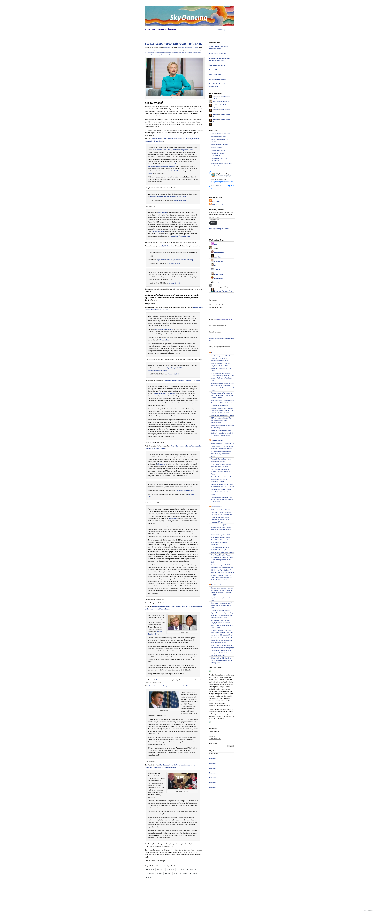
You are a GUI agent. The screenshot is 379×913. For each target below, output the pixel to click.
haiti (192, 50)
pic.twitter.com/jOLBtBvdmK (176, 196)
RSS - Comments (218, 205)
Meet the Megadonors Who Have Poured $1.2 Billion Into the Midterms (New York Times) (221, 358)
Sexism (195, 52)
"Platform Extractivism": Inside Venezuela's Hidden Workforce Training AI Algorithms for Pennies (222, 512)
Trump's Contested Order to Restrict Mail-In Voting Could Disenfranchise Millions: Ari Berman (222, 549)
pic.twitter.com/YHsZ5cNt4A (186, 490)
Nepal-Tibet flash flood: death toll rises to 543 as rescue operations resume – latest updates (221, 640)
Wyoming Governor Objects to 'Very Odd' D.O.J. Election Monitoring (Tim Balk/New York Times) (221, 366)
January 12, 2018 (174, 283)
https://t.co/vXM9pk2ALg (158, 196)
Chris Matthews (173, 50)
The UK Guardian (217, 585)
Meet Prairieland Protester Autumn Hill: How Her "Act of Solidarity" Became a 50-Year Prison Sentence (222, 570)
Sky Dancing (188, 17)
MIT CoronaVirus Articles (217, 79)
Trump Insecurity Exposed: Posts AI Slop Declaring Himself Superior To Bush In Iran (222, 499)
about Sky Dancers (224, 29)
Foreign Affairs (180, 47)
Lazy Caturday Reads (218, 150)
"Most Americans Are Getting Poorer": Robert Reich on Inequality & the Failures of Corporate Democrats (222, 541)
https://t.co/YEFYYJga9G (165, 260)
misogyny (161, 52)
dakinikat (215, 96)
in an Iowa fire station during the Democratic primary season (173, 150)
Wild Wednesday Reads (226, 125)
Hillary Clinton (197, 50)
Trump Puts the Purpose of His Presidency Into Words (182, 380)
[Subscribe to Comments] (210, 205)
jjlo (214, 101)
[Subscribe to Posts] (210, 201)
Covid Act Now (214, 70)
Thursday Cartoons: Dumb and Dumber (219, 159)
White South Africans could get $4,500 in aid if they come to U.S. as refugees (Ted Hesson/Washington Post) (222, 376)
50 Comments (172, 55)
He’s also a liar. (164, 340)
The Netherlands (155, 55)
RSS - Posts (216, 201)
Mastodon (212, 758)
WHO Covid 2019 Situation (218, 53)
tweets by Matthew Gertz (166, 246)
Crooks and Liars (217, 440)
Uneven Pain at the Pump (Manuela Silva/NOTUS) (222, 426)
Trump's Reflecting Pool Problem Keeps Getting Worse (221, 460)
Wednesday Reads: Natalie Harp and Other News (221, 164)
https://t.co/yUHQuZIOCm (175, 368)
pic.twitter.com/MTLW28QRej (183, 260)
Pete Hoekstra (185, 52)
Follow (213, 223)
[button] (175, 77)
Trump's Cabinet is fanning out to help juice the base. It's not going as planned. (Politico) (222, 395)
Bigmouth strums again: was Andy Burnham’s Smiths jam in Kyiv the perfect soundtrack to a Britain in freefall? (222, 591)
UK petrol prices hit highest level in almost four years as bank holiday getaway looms (222, 660)
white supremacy (164, 55)
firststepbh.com (176, 171)
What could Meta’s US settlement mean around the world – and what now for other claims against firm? (222, 632)
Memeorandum (216, 353)
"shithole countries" (149, 50)
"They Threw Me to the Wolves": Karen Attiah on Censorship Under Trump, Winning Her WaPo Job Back (222, 558)
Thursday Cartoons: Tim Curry (220, 134)
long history (162, 213)
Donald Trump (187, 50)
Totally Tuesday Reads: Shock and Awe (220, 140)
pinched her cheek (158, 231)
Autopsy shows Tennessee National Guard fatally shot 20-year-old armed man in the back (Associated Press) (222, 386)
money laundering (168, 52)
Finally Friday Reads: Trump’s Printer (217, 154)
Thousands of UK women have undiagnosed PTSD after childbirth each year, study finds (222, 652)
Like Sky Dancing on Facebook (219, 229)
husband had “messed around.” (180, 236)
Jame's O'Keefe (155, 52)
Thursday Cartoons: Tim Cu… (224, 101)
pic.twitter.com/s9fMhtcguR (157, 370)
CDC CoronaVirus (215, 74)
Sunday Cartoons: (216, 147)
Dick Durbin (180, 50)
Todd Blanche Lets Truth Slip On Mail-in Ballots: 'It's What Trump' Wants (221, 491)
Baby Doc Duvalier (159, 50)
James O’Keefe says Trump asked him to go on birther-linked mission (172, 686)
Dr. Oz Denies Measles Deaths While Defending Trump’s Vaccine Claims (221, 453)
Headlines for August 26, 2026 (220, 565)
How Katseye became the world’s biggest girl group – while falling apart (221, 605)
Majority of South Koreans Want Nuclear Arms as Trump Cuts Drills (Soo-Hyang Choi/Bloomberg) (222, 433)
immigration (148, 52)
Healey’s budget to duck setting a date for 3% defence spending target (222, 646)
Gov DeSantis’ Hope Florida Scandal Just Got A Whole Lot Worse (220, 471)
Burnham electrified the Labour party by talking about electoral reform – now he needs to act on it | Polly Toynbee (222, 623)
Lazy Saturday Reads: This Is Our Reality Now (173, 44)
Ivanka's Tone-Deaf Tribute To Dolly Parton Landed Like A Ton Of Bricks (222, 485)
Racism (191, 52)
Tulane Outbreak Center (217, 65)
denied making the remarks (164, 329)
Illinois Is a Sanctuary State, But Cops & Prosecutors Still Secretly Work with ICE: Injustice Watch (221, 577)
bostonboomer (166, 47)
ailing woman (161, 464)
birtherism (166, 50)
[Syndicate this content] (210, 353)
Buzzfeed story (161, 680)
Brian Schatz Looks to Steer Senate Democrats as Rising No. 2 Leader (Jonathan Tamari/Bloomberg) (222, 402)
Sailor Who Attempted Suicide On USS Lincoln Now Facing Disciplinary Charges (221, 479)
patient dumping (177, 52)
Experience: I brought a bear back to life (221, 599)
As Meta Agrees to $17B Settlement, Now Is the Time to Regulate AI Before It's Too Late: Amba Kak (221, 528)
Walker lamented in (164, 393)
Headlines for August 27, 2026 (220, 535)
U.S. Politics (195, 47)
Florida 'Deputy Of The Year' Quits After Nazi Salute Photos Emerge (222, 447)
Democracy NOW (216, 507)
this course (173, 518)
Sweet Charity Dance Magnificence (222, 443)
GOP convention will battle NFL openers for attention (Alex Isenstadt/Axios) (221, 420)
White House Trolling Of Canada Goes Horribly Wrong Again (221, 465)
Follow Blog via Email (216, 210)
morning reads (188, 47)
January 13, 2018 (180, 200)
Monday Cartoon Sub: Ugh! (219, 144)
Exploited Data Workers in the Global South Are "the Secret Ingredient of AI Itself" (220, 519)
